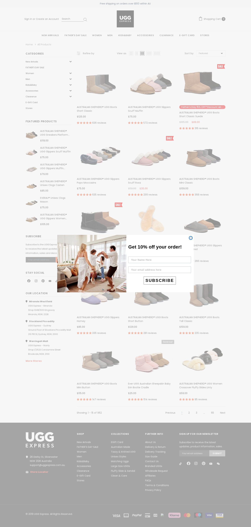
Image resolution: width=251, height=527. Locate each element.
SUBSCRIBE (159, 280)
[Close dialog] (190, 238)
